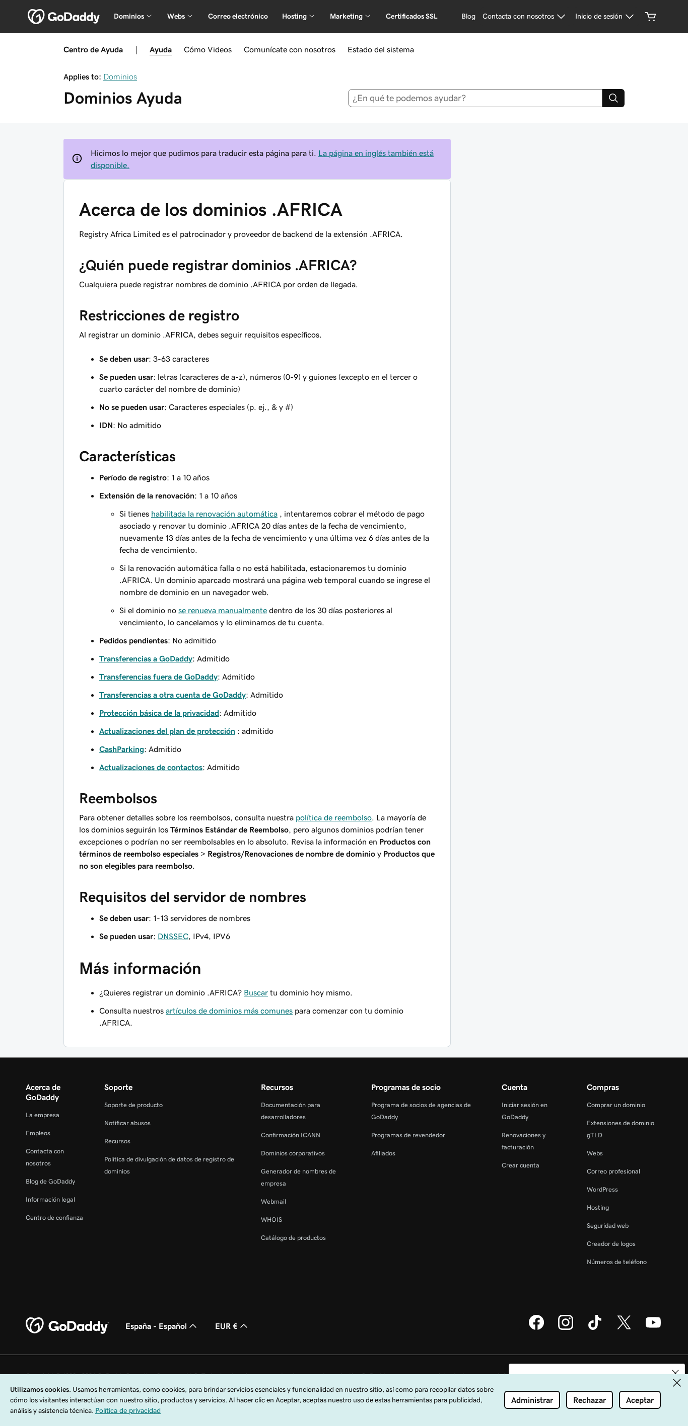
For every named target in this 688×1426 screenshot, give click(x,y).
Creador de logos (611, 1243)
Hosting (598, 1207)
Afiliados (383, 1153)
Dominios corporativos (293, 1153)
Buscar (256, 992)
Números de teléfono (617, 1262)
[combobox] (475, 98)
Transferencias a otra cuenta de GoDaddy (172, 695)
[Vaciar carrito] (651, 17)
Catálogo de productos (293, 1237)
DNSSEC (173, 936)
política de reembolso (334, 817)
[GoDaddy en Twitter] (624, 1328)
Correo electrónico (238, 16)
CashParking (121, 749)
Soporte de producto (133, 1105)
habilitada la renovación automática (214, 514)
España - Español (156, 1326)
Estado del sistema (381, 49)
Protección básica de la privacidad (159, 713)
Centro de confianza (54, 1217)
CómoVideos (208, 49)
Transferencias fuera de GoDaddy (158, 677)
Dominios (120, 76)
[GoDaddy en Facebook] (536, 1328)
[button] (675, 1373)
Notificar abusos (127, 1123)
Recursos (117, 1141)
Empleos (38, 1133)
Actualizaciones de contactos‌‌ (150, 767)
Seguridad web (608, 1225)
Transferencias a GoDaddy (145, 658)
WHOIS (271, 1219)
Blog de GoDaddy (50, 1181)
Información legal (50, 1199)
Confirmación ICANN (290, 1135)
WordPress (602, 1189)
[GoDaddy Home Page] (67, 1325)
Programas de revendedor (408, 1135)
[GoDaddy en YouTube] (653, 1328)
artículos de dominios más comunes (229, 1010)
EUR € (226, 1326)
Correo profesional (613, 1171)
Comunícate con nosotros (289, 49)
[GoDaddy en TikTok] (595, 1328)
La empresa (42, 1115)
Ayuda (161, 49)
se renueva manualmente (222, 610)
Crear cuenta (520, 1165)
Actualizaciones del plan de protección (167, 731)
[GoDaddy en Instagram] (566, 1328)
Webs (595, 1153)
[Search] (613, 98)
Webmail (273, 1201)
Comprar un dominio (616, 1105)
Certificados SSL (412, 16)
